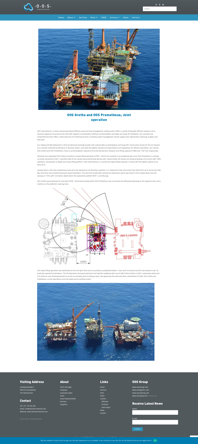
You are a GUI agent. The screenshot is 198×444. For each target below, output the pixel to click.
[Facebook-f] (159, 4)
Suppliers (63, 404)
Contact (103, 413)
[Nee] (195, 440)
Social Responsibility (68, 399)
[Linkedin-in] (163, 4)
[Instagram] (156, 4)
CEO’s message (66, 387)
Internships (106, 407)
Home (102, 387)
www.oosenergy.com (140, 387)
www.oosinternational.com (37, 411)
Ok (155, 440)
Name (134, 409)
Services (103, 390)
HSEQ (102, 396)
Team (62, 396)
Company (63, 390)
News (102, 410)
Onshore (105, 404)
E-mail (134, 418)
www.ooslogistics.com (140, 390)
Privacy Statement (36, 419)
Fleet (102, 393)
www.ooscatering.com (140, 393)
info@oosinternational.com (35, 409)
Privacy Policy (24, 419)
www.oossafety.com (144, 396)
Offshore (105, 401)
